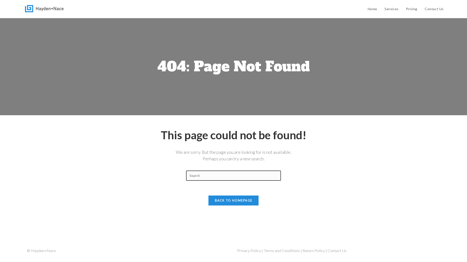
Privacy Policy (249, 250)
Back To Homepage (233, 200)
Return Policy (314, 250)
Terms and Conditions (282, 250)
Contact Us (337, 250)
